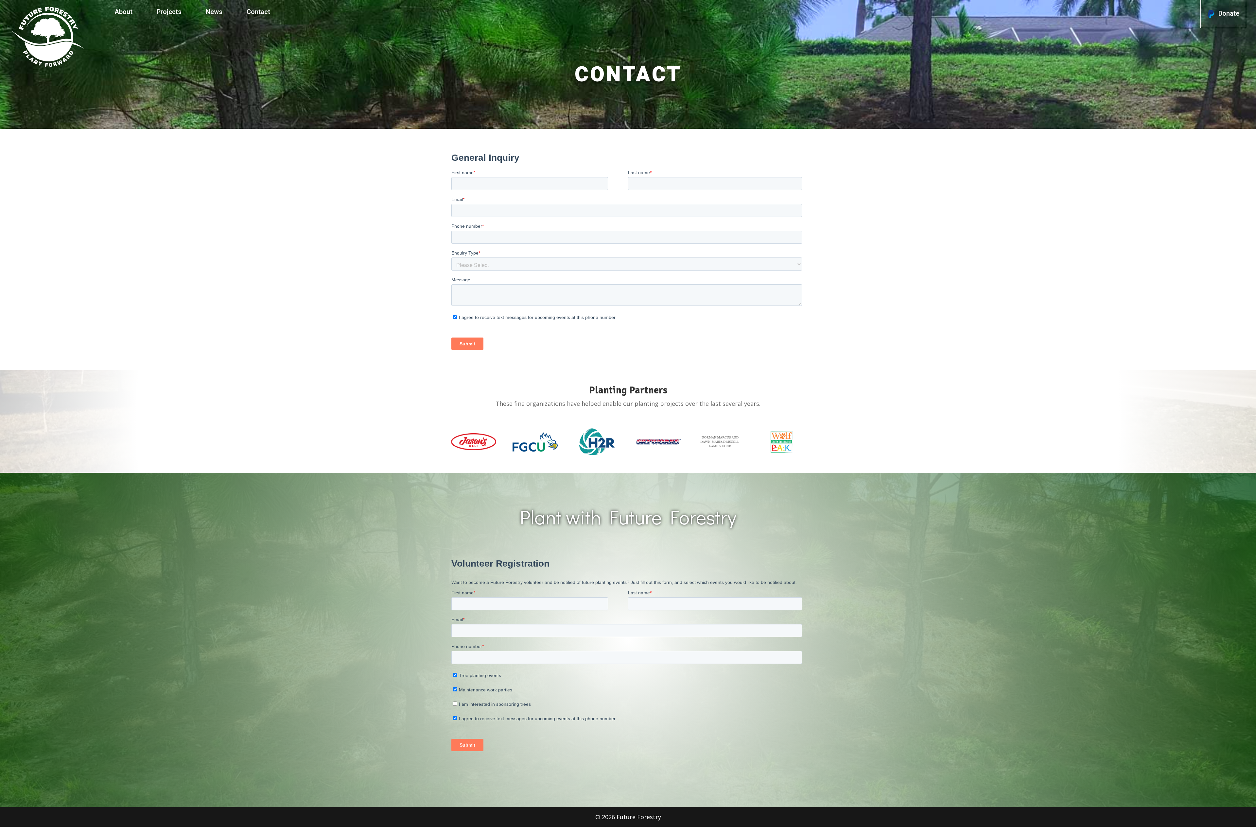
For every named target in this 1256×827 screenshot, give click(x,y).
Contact (258, 12)
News (214, 12)
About (123, 12)
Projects (169, 12)
